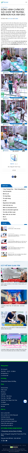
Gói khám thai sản (5, 417)
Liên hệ (24, 445)
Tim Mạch (3, 402)
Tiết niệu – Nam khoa (6, 396)
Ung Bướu (3, 394)
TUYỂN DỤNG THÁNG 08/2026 (14, 228)
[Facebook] (13, 170)
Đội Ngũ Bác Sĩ (4, 373)
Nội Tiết (3, 406)
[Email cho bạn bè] (15, 177)
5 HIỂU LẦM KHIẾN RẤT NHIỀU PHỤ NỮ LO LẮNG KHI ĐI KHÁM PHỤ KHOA (16, 248)
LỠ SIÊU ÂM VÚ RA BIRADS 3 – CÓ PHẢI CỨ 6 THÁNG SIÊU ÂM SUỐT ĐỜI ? (17, 236)
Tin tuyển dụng (7, 198)
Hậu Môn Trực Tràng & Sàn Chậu (9, 400)
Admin (16, 18)
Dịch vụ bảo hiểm (5, 413)
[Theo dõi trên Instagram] (3, 440)
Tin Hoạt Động (4, 7)
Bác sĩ (4, 217)
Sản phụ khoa (4, 387)
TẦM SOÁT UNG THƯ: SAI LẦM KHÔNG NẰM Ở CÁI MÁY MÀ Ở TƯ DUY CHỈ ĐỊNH (17, 255)
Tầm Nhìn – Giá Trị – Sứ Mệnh (8, 371)
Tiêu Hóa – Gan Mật (6, 398)
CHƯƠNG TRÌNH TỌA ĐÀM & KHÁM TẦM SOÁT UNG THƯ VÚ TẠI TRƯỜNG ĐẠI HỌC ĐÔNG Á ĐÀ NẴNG (14, 350)
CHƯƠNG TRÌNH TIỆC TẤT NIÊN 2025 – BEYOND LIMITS (12, 306)
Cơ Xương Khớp (5, 404)
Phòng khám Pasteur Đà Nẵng (8, 381)
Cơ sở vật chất (4, 375)
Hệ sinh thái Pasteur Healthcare (9, 421)
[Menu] (26, 2)
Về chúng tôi (4, 369)
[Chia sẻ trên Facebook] (13, 177)
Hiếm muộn (4, 390)
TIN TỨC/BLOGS (7, 191)
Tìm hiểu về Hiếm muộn (9, 212)
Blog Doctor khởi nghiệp (9, 203)
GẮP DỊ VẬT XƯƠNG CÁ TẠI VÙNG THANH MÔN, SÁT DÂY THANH (14, 284)
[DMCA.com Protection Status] (14, 447)
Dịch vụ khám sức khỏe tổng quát (9, 415)
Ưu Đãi (4, 200)
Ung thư (5, 219)
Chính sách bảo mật (16, 445)
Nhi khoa (3, 392)
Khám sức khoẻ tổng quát (7, 419)
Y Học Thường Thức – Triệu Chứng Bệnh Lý (14, 189)
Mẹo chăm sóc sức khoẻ (9, 214)
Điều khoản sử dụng (6, 445)
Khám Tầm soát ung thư (7, 423)
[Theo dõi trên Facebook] (1, 440)
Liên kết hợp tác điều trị (7, 425)
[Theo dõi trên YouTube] (6, 440)
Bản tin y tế (6, 194)
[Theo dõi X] (4, 440)
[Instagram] (14, 170)
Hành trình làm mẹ (8, 205)
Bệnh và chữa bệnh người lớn (10, 210)
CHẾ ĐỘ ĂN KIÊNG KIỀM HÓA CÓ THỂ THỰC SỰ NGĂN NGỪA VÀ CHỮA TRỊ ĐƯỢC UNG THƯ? (17, 242)
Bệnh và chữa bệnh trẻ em (10, 207)
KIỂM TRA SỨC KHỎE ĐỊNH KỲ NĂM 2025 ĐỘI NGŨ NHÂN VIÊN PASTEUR (13, 328)
